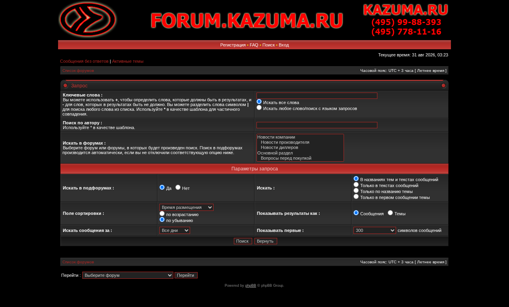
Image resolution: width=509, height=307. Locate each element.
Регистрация (233, 44)
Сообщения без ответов (84, 61)
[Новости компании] (300, 137)
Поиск (268, 44)
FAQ (254, 44)
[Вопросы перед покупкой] (300, 158)
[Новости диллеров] (300, 147)
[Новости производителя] (300, 142)
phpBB (250, 286)
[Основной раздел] (300, 153)
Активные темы (128, 61)
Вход (284, 44)
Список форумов (78, 70)
